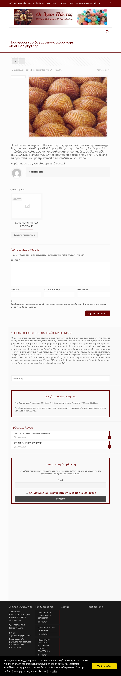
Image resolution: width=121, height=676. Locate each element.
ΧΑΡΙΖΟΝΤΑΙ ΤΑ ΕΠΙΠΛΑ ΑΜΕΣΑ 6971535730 (44, 615)
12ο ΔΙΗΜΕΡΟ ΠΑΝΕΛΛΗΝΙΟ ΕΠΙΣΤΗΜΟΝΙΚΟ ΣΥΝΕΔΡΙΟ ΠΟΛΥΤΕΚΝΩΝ (44, 645)
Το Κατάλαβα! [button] (104, 666)
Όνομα (15, 289)
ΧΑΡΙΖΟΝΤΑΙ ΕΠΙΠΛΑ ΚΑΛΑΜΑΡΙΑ (26, 224)
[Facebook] (110, 3)
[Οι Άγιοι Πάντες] (60, 17)
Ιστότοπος (82, 289)
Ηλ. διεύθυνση (52, 289)
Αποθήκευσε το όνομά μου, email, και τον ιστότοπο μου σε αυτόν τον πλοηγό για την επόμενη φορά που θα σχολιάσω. (59, 305)
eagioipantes (39, 69)
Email (60, 480)
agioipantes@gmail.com (89, 3)
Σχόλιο (15, 259)
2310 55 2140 (68, 3)
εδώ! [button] (54, 671)
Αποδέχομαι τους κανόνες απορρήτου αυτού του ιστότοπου (62, 492)
